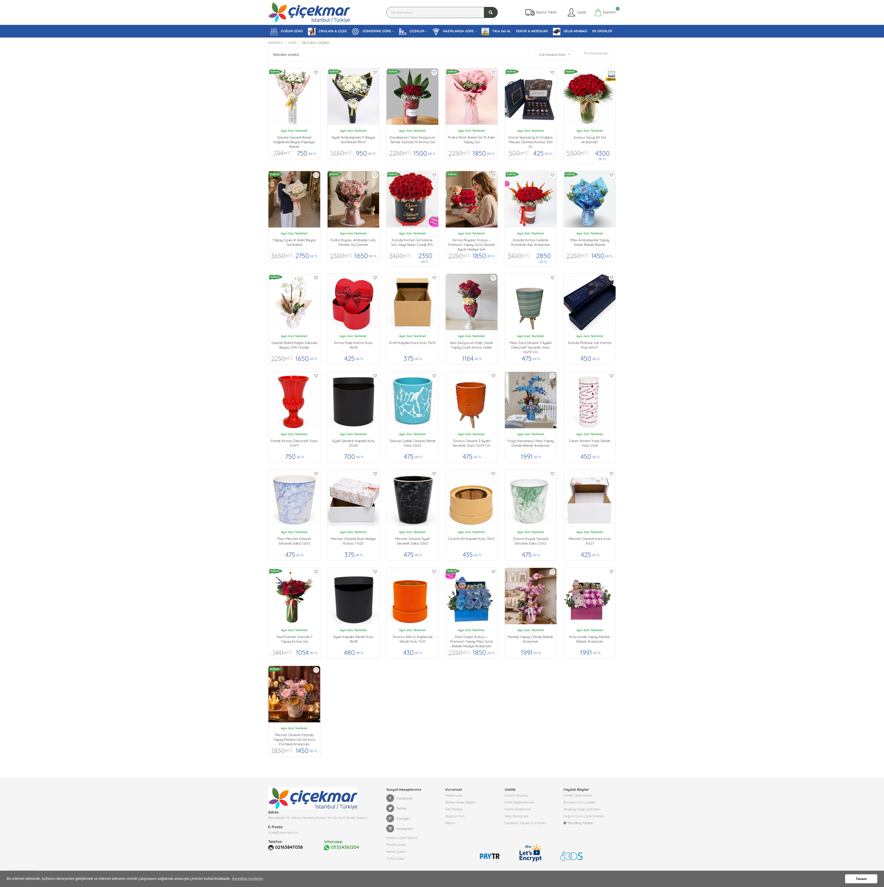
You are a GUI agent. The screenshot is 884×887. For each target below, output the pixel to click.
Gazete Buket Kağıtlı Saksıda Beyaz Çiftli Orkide (294, 345)
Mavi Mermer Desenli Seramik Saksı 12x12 (294, 541)
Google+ (403, 818)
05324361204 (344, 847)
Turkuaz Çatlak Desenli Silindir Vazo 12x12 (412, 443)
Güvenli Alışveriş (516, 795)
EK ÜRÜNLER (602, 31)
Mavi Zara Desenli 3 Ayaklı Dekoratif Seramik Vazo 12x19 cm (531, 346)
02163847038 (289, 847)
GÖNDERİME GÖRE (376, 31)
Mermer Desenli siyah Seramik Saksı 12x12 (412, 541)
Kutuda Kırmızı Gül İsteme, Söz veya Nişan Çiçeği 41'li (412, 242)
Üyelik (581, 12)
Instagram (404, 828)
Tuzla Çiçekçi (395, 858)
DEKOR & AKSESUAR (532, 31)
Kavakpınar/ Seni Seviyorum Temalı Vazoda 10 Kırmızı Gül (412, 139)
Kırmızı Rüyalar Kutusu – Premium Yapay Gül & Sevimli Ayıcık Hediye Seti (471, 243)
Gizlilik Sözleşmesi (517, 809)
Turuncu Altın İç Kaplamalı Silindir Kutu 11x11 (413, 639)
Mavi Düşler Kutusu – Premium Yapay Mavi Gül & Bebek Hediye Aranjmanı (471, 640)
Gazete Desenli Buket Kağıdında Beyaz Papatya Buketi (294, 141)
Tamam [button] (861, 879)
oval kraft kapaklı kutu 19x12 (471, 539)
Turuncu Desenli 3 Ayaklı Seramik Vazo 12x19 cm (472, 443)
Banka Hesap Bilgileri (460, 802)
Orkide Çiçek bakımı (578, 795)
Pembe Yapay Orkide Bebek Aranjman (530, 639)
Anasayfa (275, 42)
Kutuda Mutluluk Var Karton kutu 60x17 (589, 345)
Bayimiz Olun (455, 816)
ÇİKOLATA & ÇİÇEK (332, 31)
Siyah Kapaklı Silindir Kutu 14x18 (353, 639)
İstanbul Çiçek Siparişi (402, 838)
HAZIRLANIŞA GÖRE (458, 31)
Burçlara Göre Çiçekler (579, 802)
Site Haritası (453, 809)
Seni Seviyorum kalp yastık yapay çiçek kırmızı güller (471, 345)
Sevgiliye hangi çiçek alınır (582, 809)
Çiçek (292, 42)
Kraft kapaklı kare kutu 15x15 (412, 343)
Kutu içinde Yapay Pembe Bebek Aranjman (590, 639)
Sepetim (609, 11)
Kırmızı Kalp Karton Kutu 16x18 (353, 345)
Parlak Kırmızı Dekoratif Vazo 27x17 (294, 443)
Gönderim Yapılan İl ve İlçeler (525, 823)
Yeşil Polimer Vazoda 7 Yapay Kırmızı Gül (294, 639)
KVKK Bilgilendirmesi (519, 802)
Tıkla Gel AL (501, 31)
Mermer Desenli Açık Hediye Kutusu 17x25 (353, 541)
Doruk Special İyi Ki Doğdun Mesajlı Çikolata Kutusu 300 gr (531, 141)
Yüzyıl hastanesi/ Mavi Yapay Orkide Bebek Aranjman (530, 443)
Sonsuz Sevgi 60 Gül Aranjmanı (590, 139)
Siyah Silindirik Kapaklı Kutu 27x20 (353, 443)
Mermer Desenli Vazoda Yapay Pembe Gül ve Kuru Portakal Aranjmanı (294, 738)
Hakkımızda (453, 795)
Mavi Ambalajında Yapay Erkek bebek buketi (589, 242)
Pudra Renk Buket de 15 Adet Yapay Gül (471, 139)
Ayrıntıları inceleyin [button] (247, 879)
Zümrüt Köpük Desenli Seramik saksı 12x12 (530, 541)
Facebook (404, 798)
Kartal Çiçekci (396, 851)
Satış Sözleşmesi (516, 816)
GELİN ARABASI (575, 31)
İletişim (450, 823)
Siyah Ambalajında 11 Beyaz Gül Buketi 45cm (353, 139)
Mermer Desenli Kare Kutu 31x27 (590, 541)
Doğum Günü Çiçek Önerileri (584, 816)
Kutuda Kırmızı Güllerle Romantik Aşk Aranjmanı (530, 242)
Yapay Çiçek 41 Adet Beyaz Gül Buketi (294, 242)
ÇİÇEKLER (417, 31)
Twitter (401, 808)
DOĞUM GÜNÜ (291, 31)
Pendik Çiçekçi (396, 845)
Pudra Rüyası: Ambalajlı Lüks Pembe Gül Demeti (353, 242)
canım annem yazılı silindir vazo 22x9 (590, 443)
